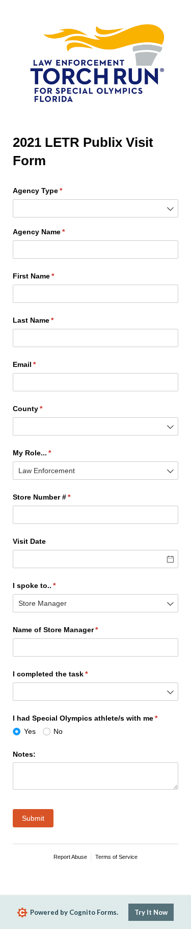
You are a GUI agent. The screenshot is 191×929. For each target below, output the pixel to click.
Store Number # (56, 497)
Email (39, 364)
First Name (48, 276)
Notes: (24, 754)
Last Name (48, 320)
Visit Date (29, 541)
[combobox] (95, 208)
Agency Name (54, 232)
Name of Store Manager (70, 630)
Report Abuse (70, 857)
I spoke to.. (49, 585)
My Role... (47, 453)
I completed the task (65, 674)
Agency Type (52, 191)
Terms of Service (116, 857)
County (42, 409)
